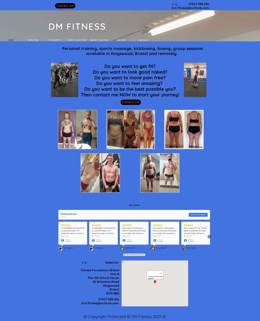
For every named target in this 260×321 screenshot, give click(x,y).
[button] (203, 95)
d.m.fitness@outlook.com (190, 8)
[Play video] (64, 79)
